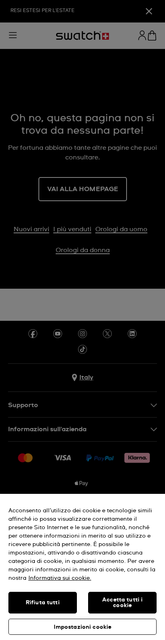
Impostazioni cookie (83, 627)
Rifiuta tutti (43, 602)
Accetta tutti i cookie (122, 602)
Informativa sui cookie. (59, 578)
